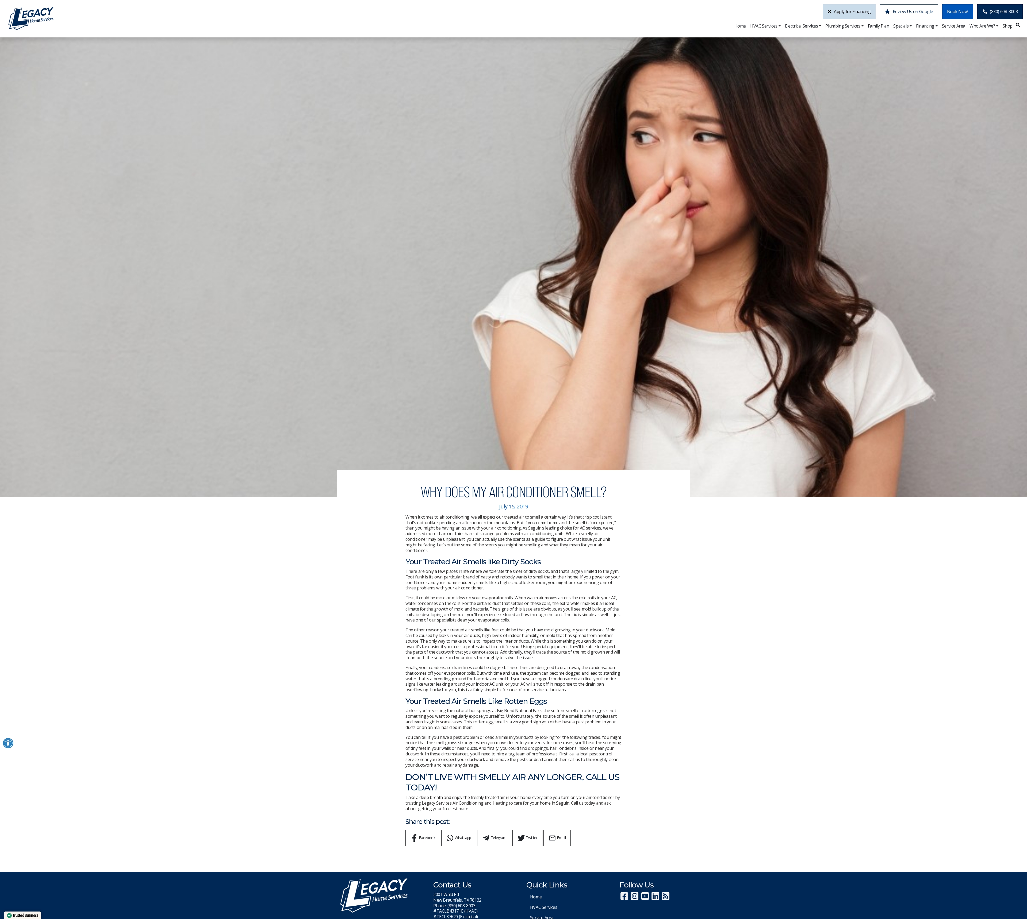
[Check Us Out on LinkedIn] (655, 898)
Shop (1008, 26)
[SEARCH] (1019, 23)
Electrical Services (801, 26)
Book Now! (957, 11)
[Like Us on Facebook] (624, 898)
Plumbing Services (842, 26)
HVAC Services (763, 26)
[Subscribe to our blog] (665, 898)
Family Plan (878, 26)
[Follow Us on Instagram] (634, 898)
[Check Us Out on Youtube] (645, 898)
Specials (901, 26)
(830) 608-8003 (1004, 11)
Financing (925, 26)
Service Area (953, 26)
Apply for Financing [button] (852, 11)
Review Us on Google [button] (912, 11)
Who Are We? (982, 26)
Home (740, 26)
